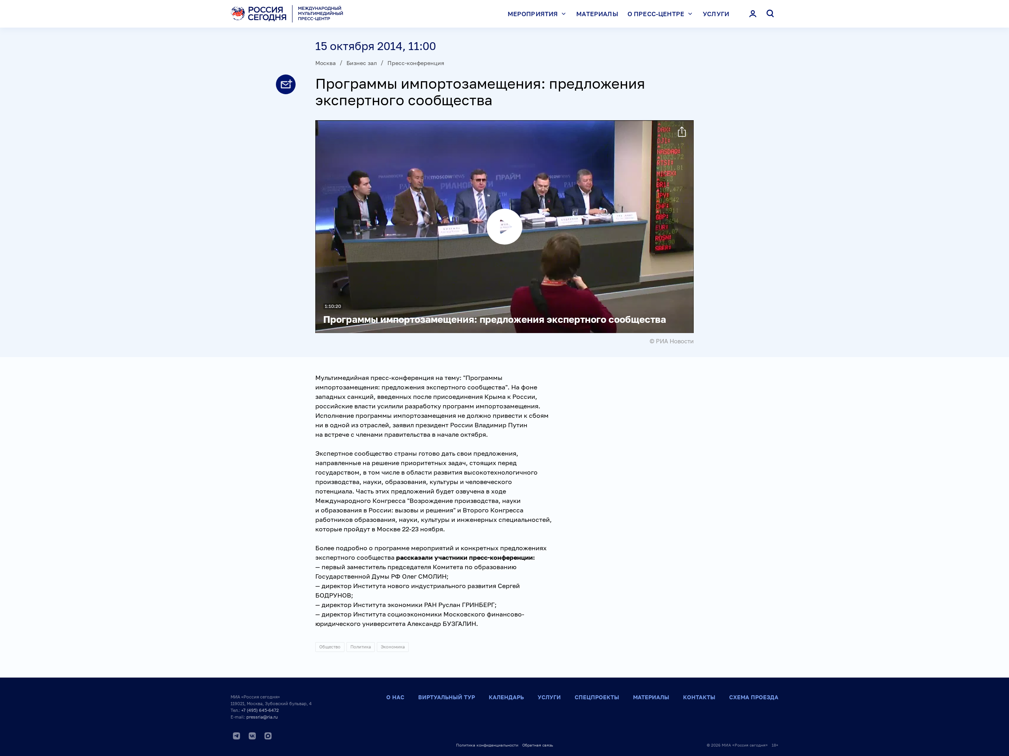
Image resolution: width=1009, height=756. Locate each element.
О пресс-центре (655, 14)
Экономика (393, 646)
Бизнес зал (361, 63)
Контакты (699, 697)
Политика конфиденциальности (487, 745)
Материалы (597, 14)
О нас (395, 697)
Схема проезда (753, 697)
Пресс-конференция (415, 63)
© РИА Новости (672, 340)
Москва (325, 63)
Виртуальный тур (446, 697)
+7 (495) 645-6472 (260, 710)
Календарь (506, 697)
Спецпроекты (597, 697)
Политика (360, 646)
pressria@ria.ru (262, 716)
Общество (330, 646)
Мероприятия (533, 14)
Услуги (716, 14)
